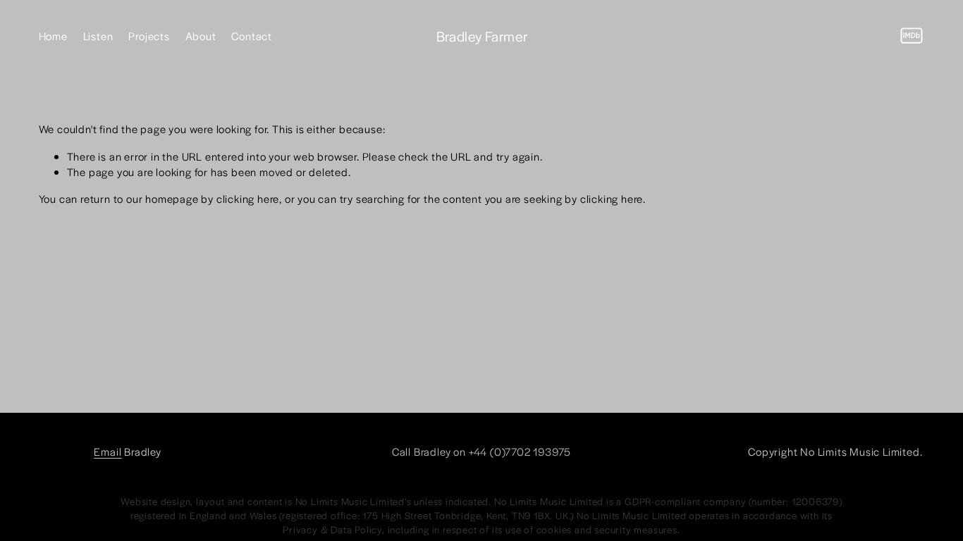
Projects (148, 35)
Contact (251, 35)
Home (53, 35)
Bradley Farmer (482, 36)
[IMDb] (911, 36)
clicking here (247, 198)
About (200, 35)
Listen (98, 35)
